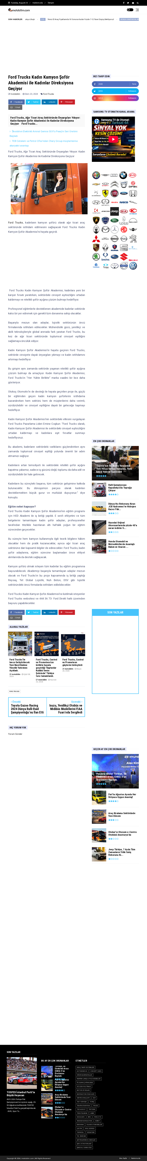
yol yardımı (81, 1136)
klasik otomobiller (94, 1124)
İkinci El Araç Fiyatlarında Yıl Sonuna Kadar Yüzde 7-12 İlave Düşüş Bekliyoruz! (53, 19)
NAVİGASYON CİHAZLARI (85, 1094)
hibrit (97, 1121)
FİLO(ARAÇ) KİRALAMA (85, 1082)
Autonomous (82, 1071)
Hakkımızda (38, 3)
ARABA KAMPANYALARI (101, 19)
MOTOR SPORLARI (83, 1090)
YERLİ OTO (97, 1117)
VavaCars (81, 1117)
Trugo (95, 1105)
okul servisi (89, 1128)
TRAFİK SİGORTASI (83, 1105)
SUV (94, 1098)
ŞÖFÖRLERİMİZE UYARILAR (86, 1140)
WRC (89, 1117)
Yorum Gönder (15, 734)
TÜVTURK (92, 1109)
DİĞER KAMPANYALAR (84, 1075)
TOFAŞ (92, 1102)
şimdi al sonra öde (84, 1147)
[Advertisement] (77, 45)
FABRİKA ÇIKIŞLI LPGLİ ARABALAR (88, 1079)
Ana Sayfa (123, 1158)
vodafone (91, 1132)
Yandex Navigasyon (84, 1121)
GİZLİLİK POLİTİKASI (84, 1086)
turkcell (80, 1132)
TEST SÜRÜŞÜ (82, 1102)
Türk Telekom (82, 1113)
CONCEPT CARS (95, 1071)
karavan (80, 1124)
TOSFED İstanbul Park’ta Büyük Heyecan (21, 1094)
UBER (92, 1113)
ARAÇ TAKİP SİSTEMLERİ (85, 1067)
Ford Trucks (48, 94)
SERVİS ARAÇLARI (83, 1098)
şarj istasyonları (84, 1143)
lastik (79, 1128)
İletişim (51, 3)
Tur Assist (81, 1109)
